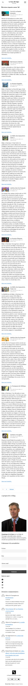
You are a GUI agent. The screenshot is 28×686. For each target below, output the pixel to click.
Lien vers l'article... (7, 58)
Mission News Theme (9, 684)
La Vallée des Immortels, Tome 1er (17, 288)
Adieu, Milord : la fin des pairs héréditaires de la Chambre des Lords (15, 653)
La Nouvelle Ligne (14, 2)
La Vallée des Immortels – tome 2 (18, 136)
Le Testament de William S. (18, 387)
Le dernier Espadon (16, 83)
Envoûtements (9, 597)
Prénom (3, 548)
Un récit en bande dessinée (15, 12)
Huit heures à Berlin (16, 62)
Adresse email (5, 563)
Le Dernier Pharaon (16, 238)
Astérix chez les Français (17, 188)
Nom (3, 556)
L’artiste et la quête (16, 435)
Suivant (12, 489)
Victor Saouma (9, 609)
